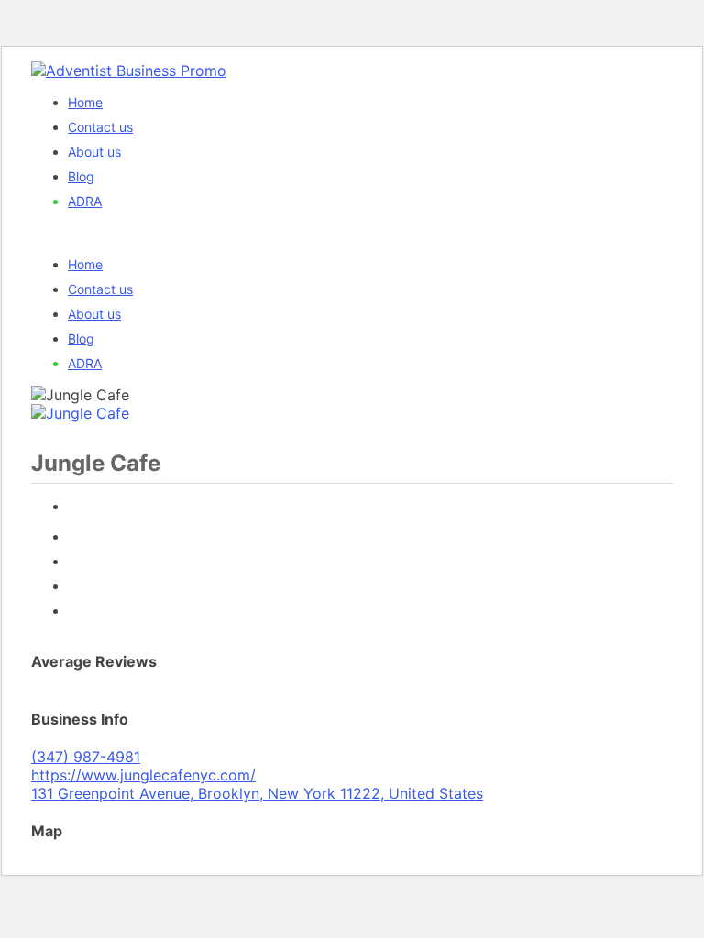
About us (94, 151)
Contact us (100, 127)
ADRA (85, 201)
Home (85, 102)
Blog (81, 176)
